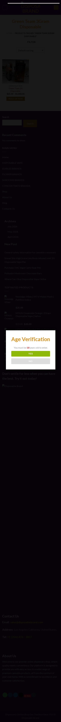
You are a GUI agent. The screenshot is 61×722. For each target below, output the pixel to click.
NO (31, 361)
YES (30, 353)
